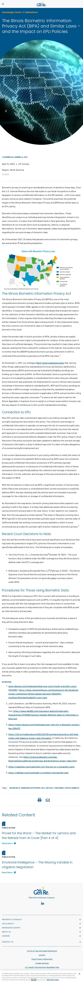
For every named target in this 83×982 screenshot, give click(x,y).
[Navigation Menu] (3, 4)
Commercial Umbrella (12, 157)
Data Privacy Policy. (53, 980)
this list (33, 980)
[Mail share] (48, 800)
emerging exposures (31, 788)
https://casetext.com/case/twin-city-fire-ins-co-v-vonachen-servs (41, 766)
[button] (40, 800)
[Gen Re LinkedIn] (42, 903)
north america (72, 788)
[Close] (79, 973)
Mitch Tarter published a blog (50, 363)
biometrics (15, 788)
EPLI (26, 157)
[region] (41, 976)
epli (43, 788)
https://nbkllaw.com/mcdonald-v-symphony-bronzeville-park (38, 772)
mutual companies (55, 788)
